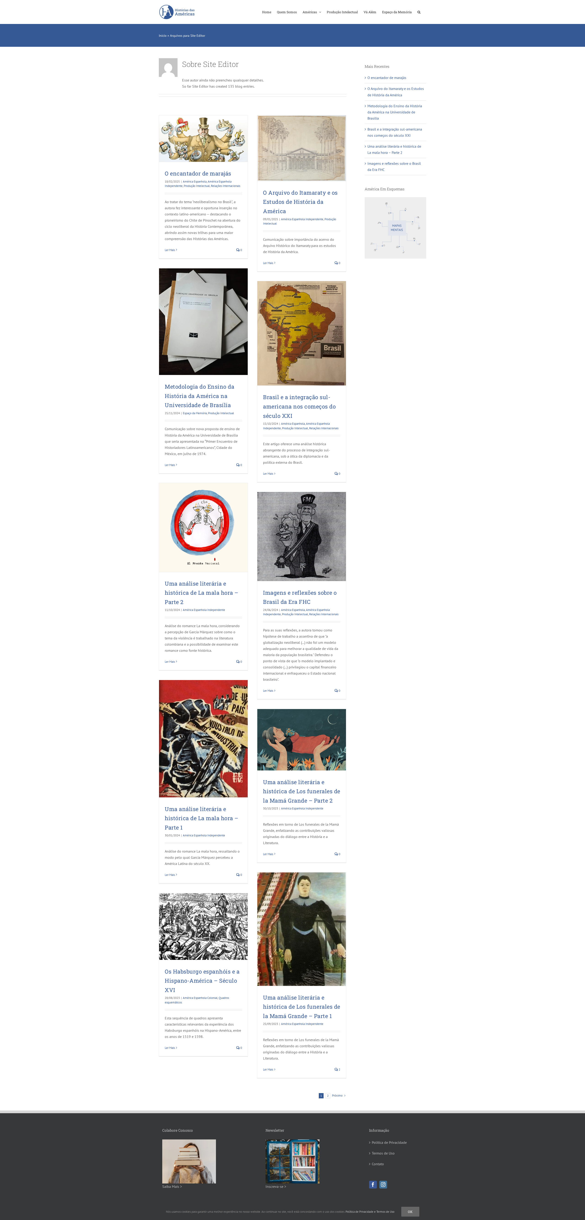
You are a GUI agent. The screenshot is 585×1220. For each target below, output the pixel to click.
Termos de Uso (383, 1153)
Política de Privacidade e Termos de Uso (370, 1212)
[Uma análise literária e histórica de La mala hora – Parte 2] (203, 527)
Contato (378, 1164)
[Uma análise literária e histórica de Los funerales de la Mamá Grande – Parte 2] (301, 739)
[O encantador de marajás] (203, 138)
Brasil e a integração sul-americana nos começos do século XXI (299, 406)
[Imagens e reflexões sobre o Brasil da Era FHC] (301, 536)
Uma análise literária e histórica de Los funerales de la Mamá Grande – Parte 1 (301, 1007)
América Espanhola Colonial (200, 998)
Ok (410, 1212)
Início (163, 36)
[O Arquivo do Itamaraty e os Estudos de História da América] (301, 148)
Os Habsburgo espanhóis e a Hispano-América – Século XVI (202, 981)
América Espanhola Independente (302, 219)
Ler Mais (170, 250)
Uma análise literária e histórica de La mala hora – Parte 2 (201, 593)
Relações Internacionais (225, 186)
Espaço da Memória (195, 413)
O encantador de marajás (198, 173)
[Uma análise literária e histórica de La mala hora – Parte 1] (203, 738)
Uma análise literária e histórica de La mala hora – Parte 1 (201, 818)
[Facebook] (373, 1185)
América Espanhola (195, 181)
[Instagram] (383, 1185)
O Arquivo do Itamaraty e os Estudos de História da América (300, 202)
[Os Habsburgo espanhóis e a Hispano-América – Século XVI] (203, 926)
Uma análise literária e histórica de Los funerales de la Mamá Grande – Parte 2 (301, 791)
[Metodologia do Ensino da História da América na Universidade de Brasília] (203, 321)
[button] (418, 12)
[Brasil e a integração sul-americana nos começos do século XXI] (301, 333)
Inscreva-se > (276, 1186)
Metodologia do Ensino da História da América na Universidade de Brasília (199, 396)
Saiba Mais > (172, 1186)
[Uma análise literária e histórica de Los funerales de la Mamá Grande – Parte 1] (301, 929)
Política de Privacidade (389, 1142)
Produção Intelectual (197, 186)
